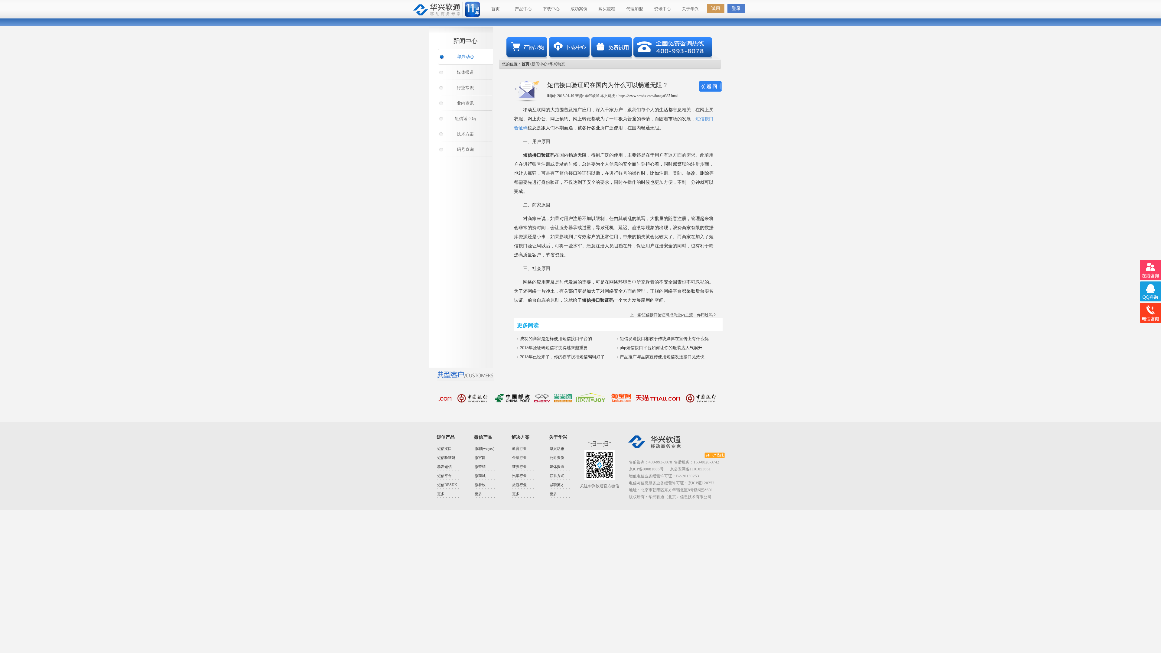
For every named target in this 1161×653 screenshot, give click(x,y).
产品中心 (523, 9)
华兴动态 (465, 56)
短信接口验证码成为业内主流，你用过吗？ (679, 315)
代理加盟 (634, 9)
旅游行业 (519, 485)
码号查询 (465, 149)
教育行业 (519, 449)
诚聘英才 (557, 485)
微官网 (480, 458)
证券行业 (519, 467)
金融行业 (519, 458)
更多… (442, 494)
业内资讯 (465, 103)
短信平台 (444, 476)
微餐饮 (480, 485)
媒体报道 (465, 72)
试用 (715, 8)
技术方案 (465, 134)
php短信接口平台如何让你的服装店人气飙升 (661, 348)
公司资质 (557, 458)
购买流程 (606, 9)
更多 (478, 494)
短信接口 (444, 449)
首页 (495, 9)
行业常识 (465, 88)
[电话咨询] (1150, 313)
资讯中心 (662, 9)
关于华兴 (690, 9)
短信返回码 (465, 118)
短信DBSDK (447, 485)
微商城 (480, 476)
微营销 (480, 467)
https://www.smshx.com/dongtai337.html (648, 96)
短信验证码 (446, 458)
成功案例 (579, 9)
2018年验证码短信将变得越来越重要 (554, 348)
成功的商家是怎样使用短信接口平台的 (556, 338)
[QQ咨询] (1150, 291)
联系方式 (557, 476)
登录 (736, 8)
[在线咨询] (1150, 270)
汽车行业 (519, 476)
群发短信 (444, 467)
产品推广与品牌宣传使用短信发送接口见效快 (662, 357)
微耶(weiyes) (484, 449)
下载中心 (551, 9)
